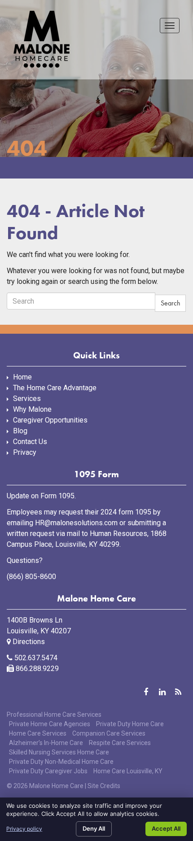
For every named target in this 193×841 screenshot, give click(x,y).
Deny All (94, 828)
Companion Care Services (108, 733)
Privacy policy (24, 828)
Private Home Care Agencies (49, 724)
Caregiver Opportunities (50, 420)
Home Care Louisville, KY (127, 771)
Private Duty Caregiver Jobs (48, 771)
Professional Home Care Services (54, 714)
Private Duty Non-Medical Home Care (61, 761)
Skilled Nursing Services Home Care (59, 752)
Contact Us (30, 441)
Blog (20, 431)
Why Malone (32, 409)
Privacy (24, 452)
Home (22, 377)
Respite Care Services (120, 742)
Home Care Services (37, 733)
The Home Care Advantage (54, 387)
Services (27, 398)
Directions (28, 641)
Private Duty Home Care (130, 724)
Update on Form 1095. (41, 496)
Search (170, 303)
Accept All (166, 828)
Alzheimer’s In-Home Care (46, 742)
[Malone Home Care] (41, 39)
